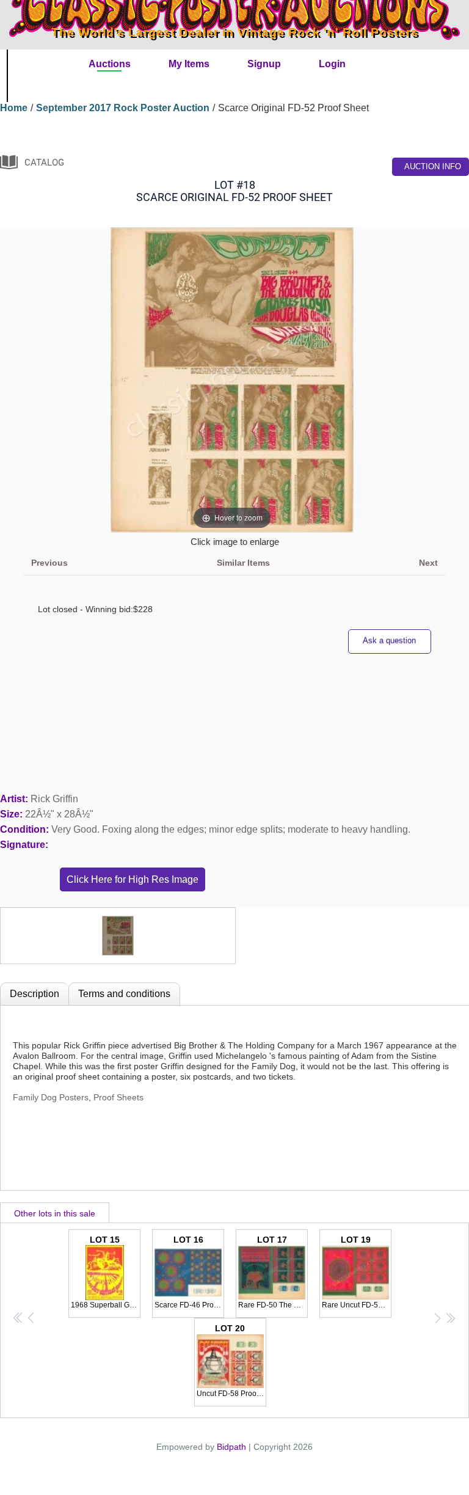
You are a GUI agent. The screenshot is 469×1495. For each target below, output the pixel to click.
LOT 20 (231, 1360)
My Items (189, 64)
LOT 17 (273, 1272)
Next (428, 563)
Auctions (110, 64)
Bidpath (231, 1447)
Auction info (432, 166)
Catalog (44, 162)
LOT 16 (189, 1272)
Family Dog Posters (51, 1097)
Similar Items (243, 563)
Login (332, 64)
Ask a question (389, 640)
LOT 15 (105, 1272)
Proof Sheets (118, 1097)
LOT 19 (356, 1272)
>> (450, 1317)
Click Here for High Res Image (132, 879)
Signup (264, 64)
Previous (49, 563)
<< (18, 1317)
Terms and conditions (124, 994)
